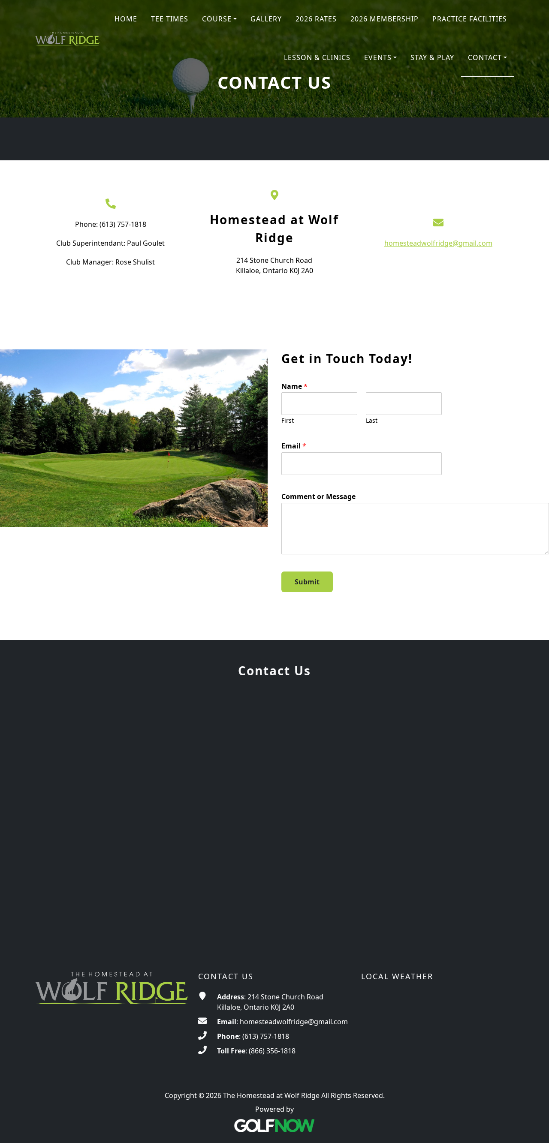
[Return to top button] (532, 1126)
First (287, 420)
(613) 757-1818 (265, 1036)
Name (294, 386)
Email (293, 446)
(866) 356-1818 (272, 1051)
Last (371, 420)
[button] (219, 19)
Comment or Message (318, 496)
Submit (307, 582)
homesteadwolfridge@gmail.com (438, 243)
